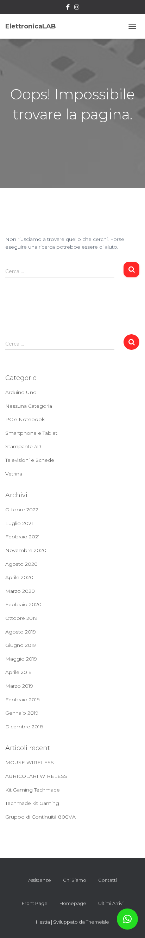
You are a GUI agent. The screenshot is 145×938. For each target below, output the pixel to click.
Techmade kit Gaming (32, 803)
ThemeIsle (97, 922)
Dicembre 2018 (24, 726)
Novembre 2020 (25, 550)
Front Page (35, 903)
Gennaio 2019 (21, 713)
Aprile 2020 (19, 577)
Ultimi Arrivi (111, 903)
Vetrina (13, 474)
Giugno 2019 (20, 645)
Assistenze (39, 880)
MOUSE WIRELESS (29, 762)
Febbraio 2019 (22, 699)
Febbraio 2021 (22, 536)
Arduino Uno (21, 392)
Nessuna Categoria (28, 406)
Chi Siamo (74, 880)
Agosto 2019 (20, 632)
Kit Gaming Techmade (32, 790)
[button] (127, 919)
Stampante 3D (23, 446)
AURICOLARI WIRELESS (36, 776)
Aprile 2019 (18, 672)
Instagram (76, 8)
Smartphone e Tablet (31, 433)
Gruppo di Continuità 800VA (40, 817)
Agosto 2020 (21, 564)
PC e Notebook (25, 419)
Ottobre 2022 (21, 509)
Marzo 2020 (20, 591)
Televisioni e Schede (29, 460)
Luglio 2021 (19, 523)
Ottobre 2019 (21, 618)
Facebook (68, 8)
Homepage (72, 903)
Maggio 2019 (21, 659)
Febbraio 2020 (23, 604)
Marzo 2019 (19, 686)
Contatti (107, 880)
